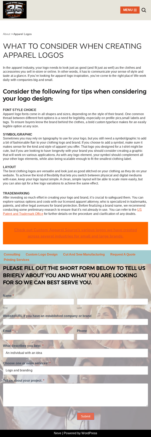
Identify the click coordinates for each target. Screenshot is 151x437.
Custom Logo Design (42, 254)
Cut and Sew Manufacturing (84, 254)
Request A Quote (122, 254)
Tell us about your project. (23, 380)
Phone (82, 331)
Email (8, 331)
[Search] (144, 10)
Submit (85, 416)
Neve (57, 433)
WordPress (89, 433)
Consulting (12, 254)
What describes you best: (23, 345)
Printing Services (16, 259)
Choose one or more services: (27, 363)
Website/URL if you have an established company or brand (47, 316)
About (6, 34)
